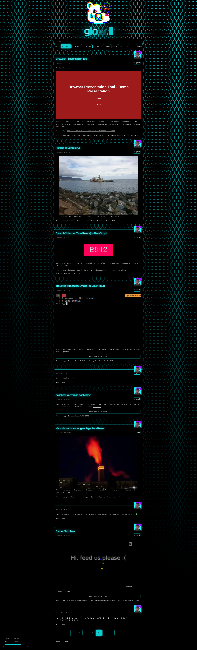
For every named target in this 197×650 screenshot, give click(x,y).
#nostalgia (121, 270)
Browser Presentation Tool (71, 58)
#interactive (127, 135)
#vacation (101, 221)
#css (83, 135)
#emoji (92, 361)
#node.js (79, 270)
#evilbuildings (73, 497)
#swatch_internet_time (65, 273)
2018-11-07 (67, 63)
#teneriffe (72, 221)
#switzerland (101, 497)
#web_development (114, 135)
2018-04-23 (67, 290)
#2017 (64, 625)
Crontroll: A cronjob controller (73, 395)
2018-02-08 (64, 509)
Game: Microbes (65, 531)
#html (87, 135)
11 (124, 633)
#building (111, 497)
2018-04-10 (64, 373)
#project (102, 135)
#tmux (86, 361)
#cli (82, 361)
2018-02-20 (67, 399)
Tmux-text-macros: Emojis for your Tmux (80, 285)
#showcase (94, 135)
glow (65, 641)
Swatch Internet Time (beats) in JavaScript (81, 233)
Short (57, 373)
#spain (94, 221)
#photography (61, 221)
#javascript (76, 135)
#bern (92, 497)
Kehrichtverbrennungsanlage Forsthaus (80, 428)
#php (68, 135)
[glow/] (137, 55)
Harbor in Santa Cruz (68, 147)
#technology (61, 135)
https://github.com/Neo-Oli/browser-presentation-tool (91, 131)
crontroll (97, 407)
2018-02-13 (67, 432)
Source (96, 263)
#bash (77, 361)
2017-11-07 (64, 613)
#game (79, 600)
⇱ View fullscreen (64, 68)
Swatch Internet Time (70, 263)
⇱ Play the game (63, 591)
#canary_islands (84, 221)
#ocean (109, 221)
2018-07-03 (67, 237)
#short (58, 382)
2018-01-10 (67, 535)
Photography (59, 152)
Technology (59, 63)
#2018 (135, 135)
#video (107, 361)
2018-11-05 (67, 152)
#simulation (71, 600)
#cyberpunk (85, 497)
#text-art (99, 361)
